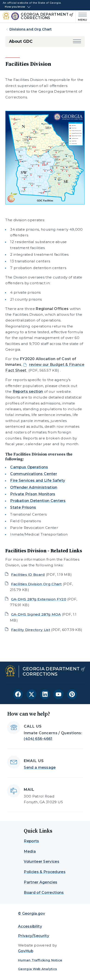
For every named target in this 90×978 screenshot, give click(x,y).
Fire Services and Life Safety (37, 480)
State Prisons (23, 507)
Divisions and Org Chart (30, 29)
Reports (31, 841)
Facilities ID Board (28, 574)
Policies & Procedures (45, 872)
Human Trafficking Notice (40, 960)
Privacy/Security (33, 936)
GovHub (25, 951)
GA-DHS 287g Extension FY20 (38, 599)
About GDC (21, 41)
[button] (77, 41)
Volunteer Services (41, 861)
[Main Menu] (81, 16)
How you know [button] (15, 7)
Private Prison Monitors (32, 494)
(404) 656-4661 (38, 739)
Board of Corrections (44, 892)
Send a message (40, 767)
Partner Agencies (40, 882)
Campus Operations (29, 467)
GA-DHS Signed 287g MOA (36, 614)
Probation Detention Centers (38, 501)
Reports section (28, 391)
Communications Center (33, 474)
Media (30, 851)
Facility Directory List (30, 630)
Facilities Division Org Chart (36, 584)
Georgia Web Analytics (37, 969)
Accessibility (30, 926)
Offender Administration (33, 487)
